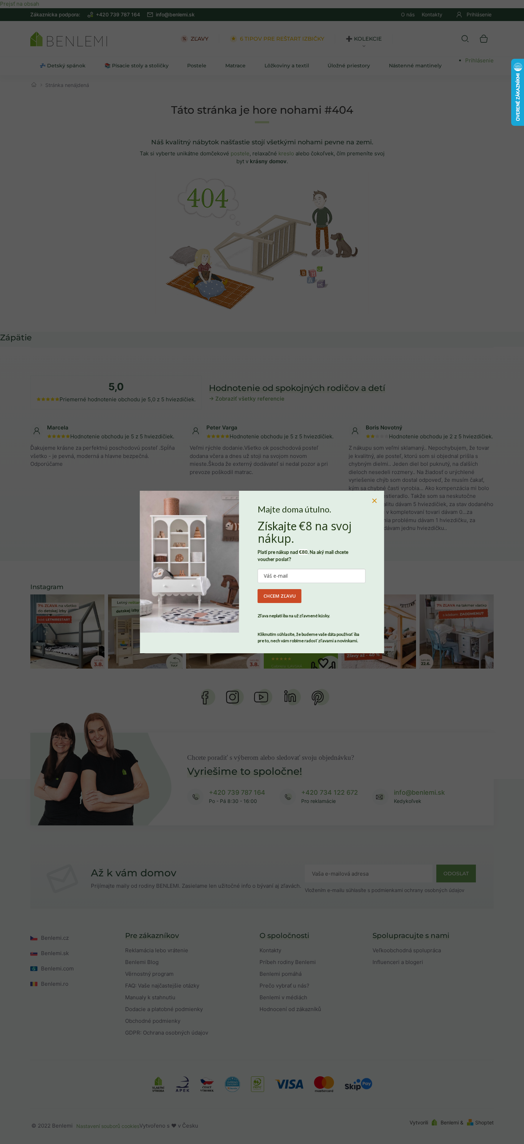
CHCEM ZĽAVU (279, 596)
